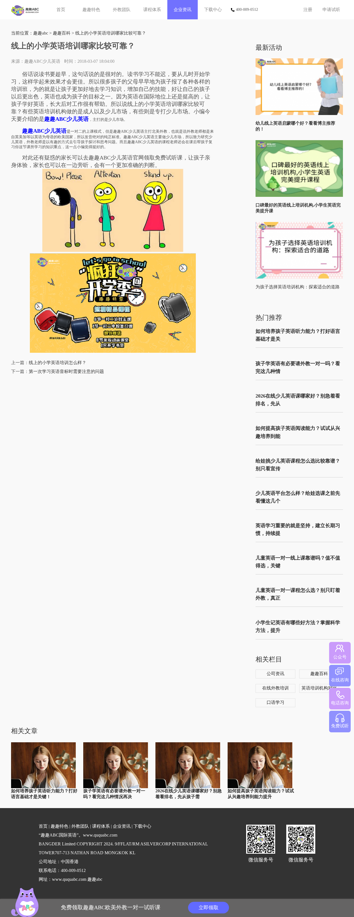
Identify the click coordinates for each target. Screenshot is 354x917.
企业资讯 (182, 9)
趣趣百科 (62, 33)
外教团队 (122, 9)
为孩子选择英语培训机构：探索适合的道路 (298, 286)
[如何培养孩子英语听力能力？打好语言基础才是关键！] (43, 787)
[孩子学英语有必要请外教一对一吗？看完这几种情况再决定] (115, 787)
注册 (307, 9)
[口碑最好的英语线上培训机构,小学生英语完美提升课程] (300, 196)
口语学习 (275, 702)
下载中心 (213, 9)
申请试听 (331, 9)
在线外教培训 (275, 688)
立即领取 (208, 907)
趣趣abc (40, 33)
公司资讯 (275, 673)
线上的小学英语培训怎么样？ (57, 362)
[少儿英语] (27, 9)
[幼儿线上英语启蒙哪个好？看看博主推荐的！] (300, 114)
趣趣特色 (91, 9)
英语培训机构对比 (319, 688)
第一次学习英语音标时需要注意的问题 (66, 371)
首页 (60, 9)
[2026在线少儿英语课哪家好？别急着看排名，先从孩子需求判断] (187, 787)
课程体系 (152, 9)
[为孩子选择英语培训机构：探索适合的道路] (300, 277)
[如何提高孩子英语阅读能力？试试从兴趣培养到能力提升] (260, 787)
